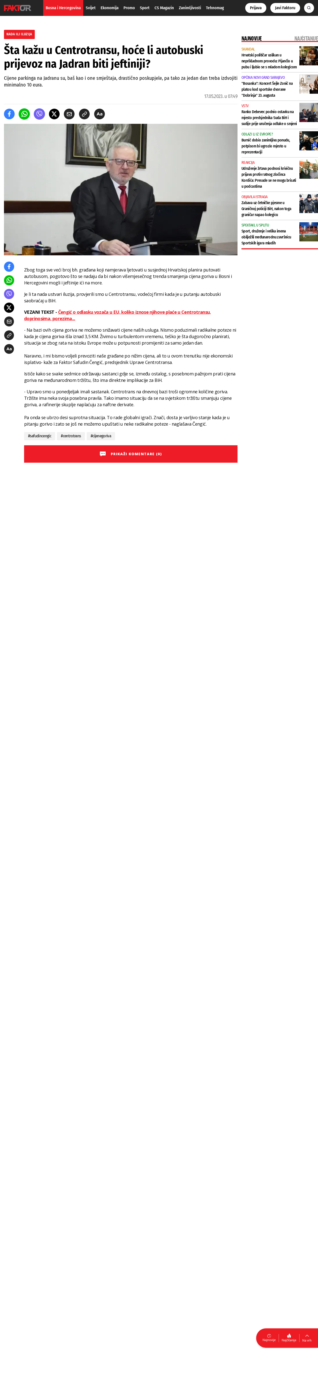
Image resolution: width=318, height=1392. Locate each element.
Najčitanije (289, 1340)
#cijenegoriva (101, 436)
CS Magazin (164, 7)
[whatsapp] (24, 114)
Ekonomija (110, 7)
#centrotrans (71, 436)
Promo (129, 7)
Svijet (91, 7)
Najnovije (269, 1340)
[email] (69, 114)
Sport (145, 7)
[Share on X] (54, 114)
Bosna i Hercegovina (63, 7)
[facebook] (9, 114)
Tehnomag (215, 7)
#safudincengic (39, 436)
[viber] (39, 114)
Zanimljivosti (190, 7)
